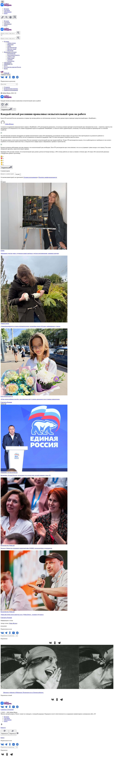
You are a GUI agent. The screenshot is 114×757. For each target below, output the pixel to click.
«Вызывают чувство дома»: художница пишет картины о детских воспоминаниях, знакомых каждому (30, 253)
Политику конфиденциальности (48, 177)
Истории (6, 9)
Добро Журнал (13, 623)
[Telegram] (59, 643)
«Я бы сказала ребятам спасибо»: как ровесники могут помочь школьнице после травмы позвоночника (30, 399)
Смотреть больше (6, 402)
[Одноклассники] (55, 643)
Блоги (5, 13)
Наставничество (12, 47)
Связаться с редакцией (7, 709)
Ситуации (7, 10)
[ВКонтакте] (50, 643)
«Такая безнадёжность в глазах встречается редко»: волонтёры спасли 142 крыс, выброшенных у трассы (30, 326)
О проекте (7, 87)
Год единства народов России (12, 67)
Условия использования (30, 177)
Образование (7, 12)
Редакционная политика (11, 88)
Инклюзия (10, 50)
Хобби (9, 46)
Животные (10, 44)
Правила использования (11, 90)
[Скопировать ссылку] (64, 643)
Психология (10, 61)
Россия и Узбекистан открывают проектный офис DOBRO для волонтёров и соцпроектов (26, 548)
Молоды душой (11, 49)
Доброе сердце (11, 43)
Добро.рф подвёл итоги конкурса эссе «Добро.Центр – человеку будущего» (22, 614)
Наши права (10, 58)
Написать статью (5, 74)
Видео (6, 68)
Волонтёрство (11, 53)
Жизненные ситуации (10, 52)
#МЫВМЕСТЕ (8, 64)
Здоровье (10, 59)
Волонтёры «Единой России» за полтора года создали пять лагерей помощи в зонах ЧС (26, 475)
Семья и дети (11, 56)
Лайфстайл (4, 106)
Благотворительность (13, 55)
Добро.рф (11, 545)
